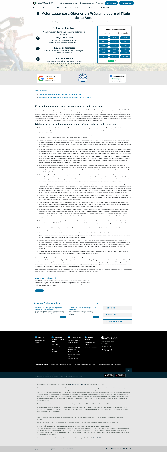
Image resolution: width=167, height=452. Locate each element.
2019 (103, 41)
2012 (114, 49)
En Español (87, 344)
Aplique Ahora (55, 344)
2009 (114, 53)
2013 (103, 49)
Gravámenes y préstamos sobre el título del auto (109, 364)
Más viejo (114, 56)
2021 (114, 37)
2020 (125, 37)
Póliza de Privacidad (73, 342)
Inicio (60, 22)
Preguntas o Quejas (73, 358)
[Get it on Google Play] (120, 375)
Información (39, 290)
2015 (114, 45)
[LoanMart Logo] (43, 3)
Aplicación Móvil (72, 349)
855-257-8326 (70, 449)
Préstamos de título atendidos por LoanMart (60, 364)
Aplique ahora (126, 3)
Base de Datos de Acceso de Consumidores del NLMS (68, 376)
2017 (125, 41)
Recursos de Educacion (74, 340)
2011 (125, 49)
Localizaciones (55, 351)
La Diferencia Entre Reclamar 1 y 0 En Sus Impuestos (82, 308)
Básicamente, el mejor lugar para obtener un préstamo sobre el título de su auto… (65, 97)
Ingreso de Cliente (88, 3)
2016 (103, 45)
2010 (103, 53)
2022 (103, 37)
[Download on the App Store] (109, 375)
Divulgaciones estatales (74, 352)
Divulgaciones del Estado (78, 384)
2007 (103, 56)
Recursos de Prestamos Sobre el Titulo (72, 22)
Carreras (37, 342)
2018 (114, 41)
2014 (125, 45)
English (100, 3)
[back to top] (129, 370)
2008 (125, 53)
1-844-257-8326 (97, 438)
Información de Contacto (91, 347)
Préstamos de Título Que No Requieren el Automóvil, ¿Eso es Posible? (48, 308)
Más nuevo (125, 56)
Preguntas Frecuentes (90, 342)
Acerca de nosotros (40, 340)
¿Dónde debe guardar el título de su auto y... (84, 364)
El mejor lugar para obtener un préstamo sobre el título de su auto (60, 94)
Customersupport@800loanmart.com (51, 449)
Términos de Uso (72, 345)
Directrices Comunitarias (74, 347)
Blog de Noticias (39, 345)
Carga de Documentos (70, 3)
